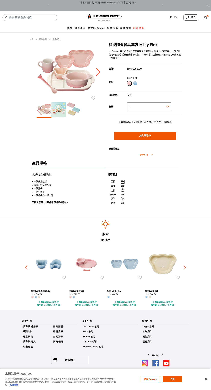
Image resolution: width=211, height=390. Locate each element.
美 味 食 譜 (125, 28)
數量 (111, 107)
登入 (193, 17)
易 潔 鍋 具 (28, 336)
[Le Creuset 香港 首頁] (104, 17)
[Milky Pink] (129, 83)
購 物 (69, 28)
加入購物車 (145, 135)
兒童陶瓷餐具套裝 (76, 291)
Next (162, 5)
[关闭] (206, 379)
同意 (173, 379)
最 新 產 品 (80, 28)
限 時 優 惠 (58, 341)
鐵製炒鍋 (27, 331)
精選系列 (43, 39)
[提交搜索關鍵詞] (6, 17)
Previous (48, 5)
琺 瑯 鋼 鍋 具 (29, 341)
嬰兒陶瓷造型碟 (151, 291)
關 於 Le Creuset (96, 28)
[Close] (208, 5)
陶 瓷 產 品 (28, 346)
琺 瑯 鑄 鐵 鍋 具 (30, 326)
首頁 (32, 39)
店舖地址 (69, 360)
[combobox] (31, 17)
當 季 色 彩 (112, 28)
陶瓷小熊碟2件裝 (114, 291)
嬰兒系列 (56, 39)
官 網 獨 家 (58, 336)
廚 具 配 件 (58, 326)
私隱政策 (14, 384)
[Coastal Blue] (135, 83)
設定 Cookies (150, 379)
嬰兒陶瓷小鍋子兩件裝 (40, 291)
